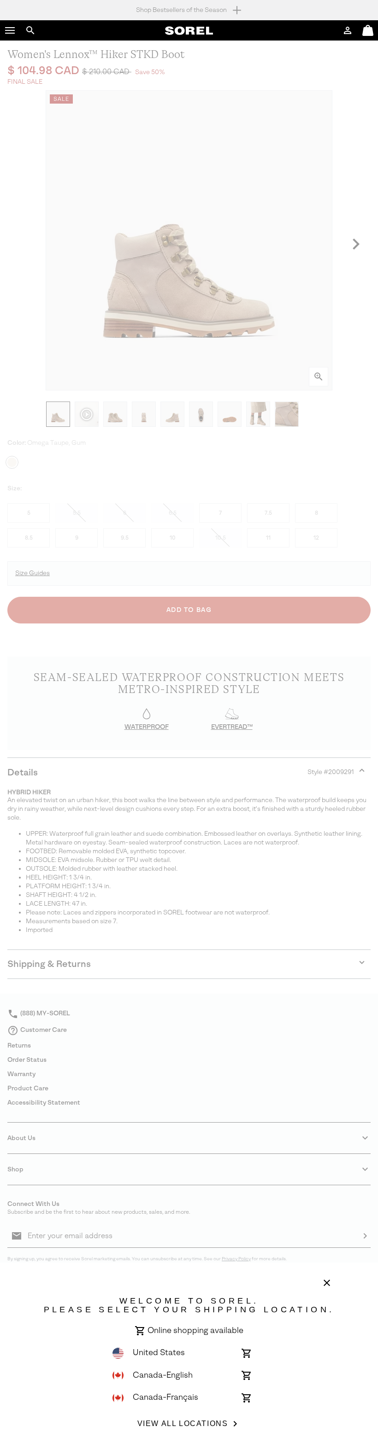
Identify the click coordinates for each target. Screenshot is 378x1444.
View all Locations (182, 1423)
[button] (10, 30)
